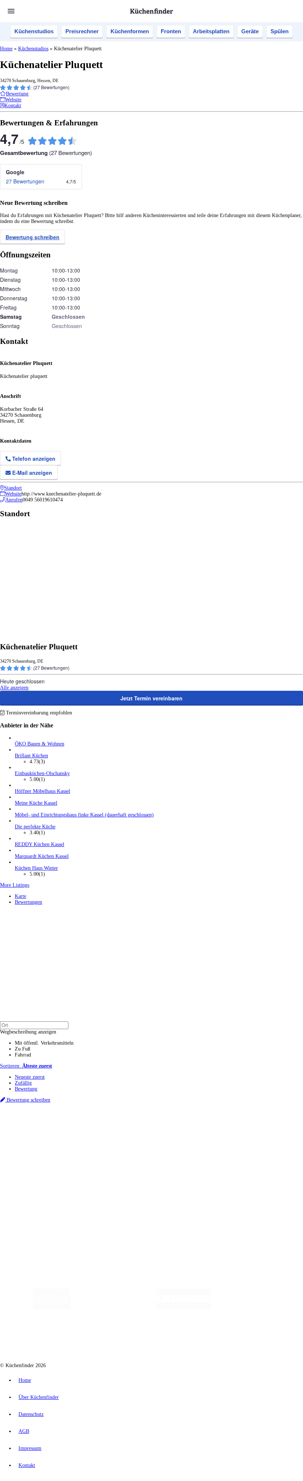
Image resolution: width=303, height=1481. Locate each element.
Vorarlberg (103, 1125)
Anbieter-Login (36, 1205)
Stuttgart (213, 1125)
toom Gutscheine (157, 1131)
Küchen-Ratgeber (33, 1157)
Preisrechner (82, 31)
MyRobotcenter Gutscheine (229, 1131)
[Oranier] (256, 1307)
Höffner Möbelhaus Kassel (42, 791)
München (83, 1125)
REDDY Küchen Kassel (39, 844)
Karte (20, 896)
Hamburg (64, 1125)
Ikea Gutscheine (51, 1131)
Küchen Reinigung (34, 1151)
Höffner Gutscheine (273, 1131)
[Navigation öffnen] (11, 11)
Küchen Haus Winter (36, 868)
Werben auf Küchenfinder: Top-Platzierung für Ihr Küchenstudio (83, 1194)
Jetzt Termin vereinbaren (151, 698)
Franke (229, 1125)
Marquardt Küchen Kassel (42, 856)
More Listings (14, 885)
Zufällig (23, 1083)
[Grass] (113, 1307)
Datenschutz (31, 1414)
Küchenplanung (31, 1145)
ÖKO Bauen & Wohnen (39, 744)
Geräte (250, 31)
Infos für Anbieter (33, 1188)
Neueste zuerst (30, 1077)
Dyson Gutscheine (124, 1131)
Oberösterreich (127, 1125)
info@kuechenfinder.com (133, 1219)
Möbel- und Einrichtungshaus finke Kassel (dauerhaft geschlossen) (84, 815)
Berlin (48, 1125)
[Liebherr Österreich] (183, 1307)
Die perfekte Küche (35, 826)
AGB (23, 1431)
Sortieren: (26, 1066)
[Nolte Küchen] (104, 1337)
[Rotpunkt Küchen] (147, 1337)
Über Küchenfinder (35, 1163)
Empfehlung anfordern (38, 1119)
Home (6, 48)
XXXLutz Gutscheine (86, 1131)
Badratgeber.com (32, 1174)
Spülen (279, 31)
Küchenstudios (34, 31)
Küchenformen (129, 31)
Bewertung (26, 1089)
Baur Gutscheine (188, 1131)
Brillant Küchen (31, 755)
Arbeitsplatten (211, 31)
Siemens (244, 1125)
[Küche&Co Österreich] (201, 1337)
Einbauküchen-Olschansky (42, 773)
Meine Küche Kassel (36, 803)
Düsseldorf (164, 1125)
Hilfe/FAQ (26, 1168)
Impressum (29, 1448)
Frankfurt (184, 1125)
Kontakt (26, 1465)
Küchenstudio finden (36, 1113)
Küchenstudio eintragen (39, 1200)
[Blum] (51, 1307)
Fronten (171, 31)
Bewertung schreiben (32, 237)
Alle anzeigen (14, 687)
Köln (199, 1125)
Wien (147, 1125)
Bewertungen (28, 902)
